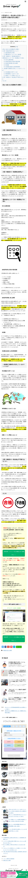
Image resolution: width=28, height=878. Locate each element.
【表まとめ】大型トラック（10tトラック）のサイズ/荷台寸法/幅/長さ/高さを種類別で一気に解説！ (17, 811)
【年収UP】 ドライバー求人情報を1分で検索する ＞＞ (13, 638)
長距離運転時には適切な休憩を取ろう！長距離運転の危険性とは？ (17, 765)
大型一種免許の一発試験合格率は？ (11, 56)
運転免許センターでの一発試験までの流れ (13, 58)
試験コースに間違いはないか (12, 75)
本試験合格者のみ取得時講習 (12, 66)
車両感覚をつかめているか (11, 73)
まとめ (4, 80)
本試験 (6, 65)
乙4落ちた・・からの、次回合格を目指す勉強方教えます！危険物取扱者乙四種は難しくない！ (17, 672)
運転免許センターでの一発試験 (12, 54)
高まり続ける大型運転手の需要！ (11, 49)
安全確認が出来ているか (11, 72)
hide (16, 46)
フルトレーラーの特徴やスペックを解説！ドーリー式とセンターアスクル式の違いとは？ (17, 789)
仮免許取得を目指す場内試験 (12, 61)
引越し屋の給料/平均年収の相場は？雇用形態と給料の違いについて (17, 797)
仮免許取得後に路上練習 (11, 63)
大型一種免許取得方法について (10, 51)
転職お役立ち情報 (7, 650)
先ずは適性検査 (8, 59)
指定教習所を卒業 (9, 52)
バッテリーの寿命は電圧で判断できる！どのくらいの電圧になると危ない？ (17, 772)
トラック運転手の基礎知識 (8, 858)
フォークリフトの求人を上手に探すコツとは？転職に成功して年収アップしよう (17, 681)
